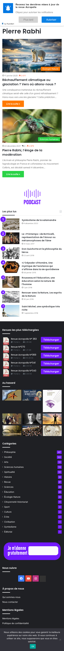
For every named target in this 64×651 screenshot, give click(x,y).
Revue (7, 482)
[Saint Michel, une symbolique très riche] (10, 311)
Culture (7, 512)
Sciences (8, 487)
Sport (7, 507)
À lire (6, 517)
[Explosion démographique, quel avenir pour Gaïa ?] (32, 430)
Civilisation (9, 522)
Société (8, 457)
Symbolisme (10, 527)
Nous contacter (10, 602)
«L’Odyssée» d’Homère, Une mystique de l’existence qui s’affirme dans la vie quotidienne (40, 266)
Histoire (8, 477)
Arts (6, 462)
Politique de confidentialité (15, 623)
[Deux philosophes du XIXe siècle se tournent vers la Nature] (11, 430)
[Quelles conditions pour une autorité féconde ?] (11, 418)
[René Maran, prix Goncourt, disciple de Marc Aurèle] (32, 418)
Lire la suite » (13, 103)
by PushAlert (9, 21)
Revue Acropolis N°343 (23, 370)
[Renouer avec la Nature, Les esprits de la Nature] (10, 297)
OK (32, 646)
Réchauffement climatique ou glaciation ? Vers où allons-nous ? (29, 82)
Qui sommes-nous (11, 597)
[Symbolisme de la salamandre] (10, 224)
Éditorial (8, 532)
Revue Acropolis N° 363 (24, 338)
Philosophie (10, 452)
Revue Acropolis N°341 (23, 362)
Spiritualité (9, 472)
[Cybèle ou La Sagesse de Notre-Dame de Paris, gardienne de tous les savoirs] (52, 430)
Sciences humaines (14, 467)
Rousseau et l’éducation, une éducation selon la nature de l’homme (38, 281)
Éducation (9, 492)
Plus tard (37, 18)
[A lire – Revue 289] (52, 401)
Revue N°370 (18, 346)
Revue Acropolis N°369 (23, 354)
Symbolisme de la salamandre (39, 220)
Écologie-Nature (12, 497)
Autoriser (54, 18)
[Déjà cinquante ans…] (11, 395)
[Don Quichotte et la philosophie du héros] (10, 253)
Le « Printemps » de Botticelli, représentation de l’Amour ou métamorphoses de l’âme (38, 237)
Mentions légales (10, 618)
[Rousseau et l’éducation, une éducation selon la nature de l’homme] (10, 282)
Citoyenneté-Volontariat (16, 502)
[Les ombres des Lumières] (52, 418)
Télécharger (51, 339)
